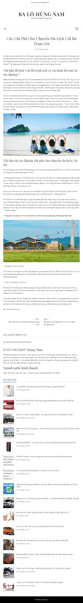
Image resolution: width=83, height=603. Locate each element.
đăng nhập (14, 342)
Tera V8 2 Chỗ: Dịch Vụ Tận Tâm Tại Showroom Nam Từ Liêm (40, 526)
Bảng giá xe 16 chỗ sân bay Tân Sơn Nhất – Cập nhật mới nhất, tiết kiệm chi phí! (47, 498)
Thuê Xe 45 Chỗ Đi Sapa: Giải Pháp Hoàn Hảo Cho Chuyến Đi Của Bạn (43, 568)
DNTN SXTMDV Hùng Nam (41, 18)
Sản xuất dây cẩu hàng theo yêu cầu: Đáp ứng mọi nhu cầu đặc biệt (42, 540)
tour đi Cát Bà (38, 98)
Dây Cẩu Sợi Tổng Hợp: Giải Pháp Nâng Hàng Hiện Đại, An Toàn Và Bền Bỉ (45, 400)
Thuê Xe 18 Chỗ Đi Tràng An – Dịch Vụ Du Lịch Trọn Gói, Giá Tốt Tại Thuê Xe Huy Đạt (48, 429)
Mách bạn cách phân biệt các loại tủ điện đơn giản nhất (59, 322)
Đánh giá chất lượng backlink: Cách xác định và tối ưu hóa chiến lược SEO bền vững (46, 485)
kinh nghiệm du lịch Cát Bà (52, 301)
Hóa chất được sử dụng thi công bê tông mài (24, 322)
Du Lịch (17, 309)
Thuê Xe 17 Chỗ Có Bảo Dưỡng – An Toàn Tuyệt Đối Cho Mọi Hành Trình (44, 414)
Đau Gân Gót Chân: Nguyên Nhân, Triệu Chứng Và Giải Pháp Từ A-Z (42, 512)
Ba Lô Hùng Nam (41, 14)
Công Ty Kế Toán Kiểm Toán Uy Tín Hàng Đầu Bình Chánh (39, 582)
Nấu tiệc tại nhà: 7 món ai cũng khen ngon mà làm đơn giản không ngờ (44, 456)
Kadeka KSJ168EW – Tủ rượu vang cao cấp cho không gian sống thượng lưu (45, 442)
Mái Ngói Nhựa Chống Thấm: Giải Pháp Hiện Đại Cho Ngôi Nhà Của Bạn (44, 554)
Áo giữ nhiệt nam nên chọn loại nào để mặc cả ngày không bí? (40, 386)
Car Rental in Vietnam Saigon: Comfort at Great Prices (37, 470)
